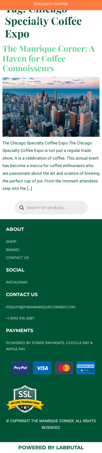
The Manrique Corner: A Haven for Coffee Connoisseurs (48, 58)
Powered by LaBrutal (51, 448)
